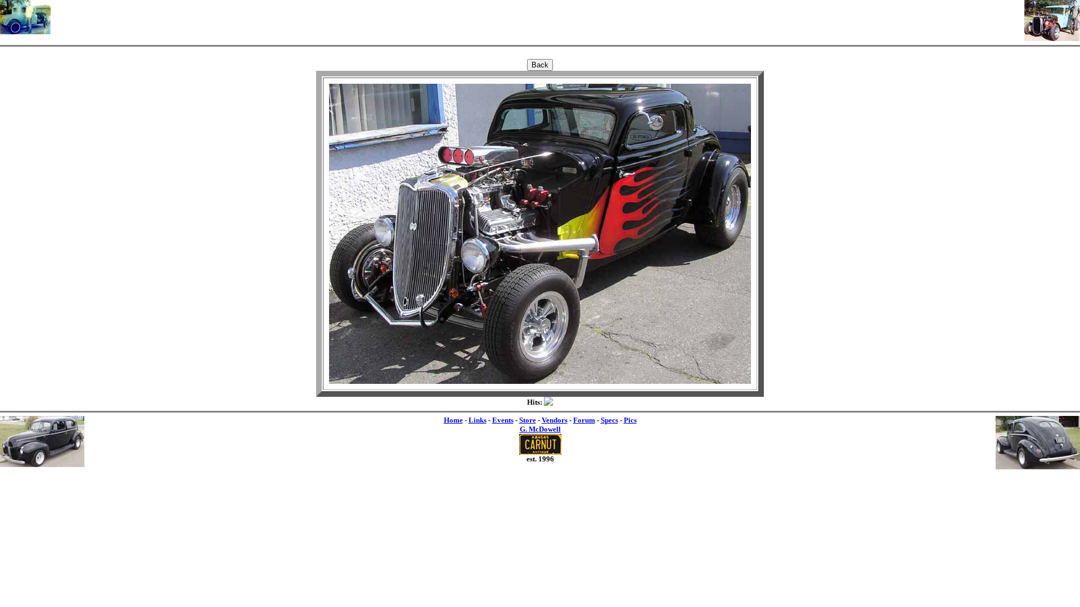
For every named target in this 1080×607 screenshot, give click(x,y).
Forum (584, 420)
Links (478, 420)
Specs (609, 420)
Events (503, 420)
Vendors (555, 420)
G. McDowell (540, 429)
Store (527, 420)
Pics (630, 420)
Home (453, 420)
